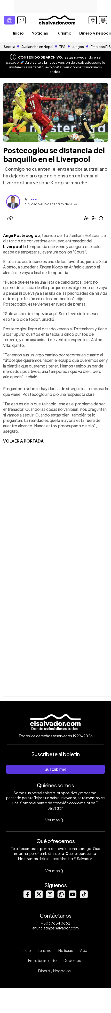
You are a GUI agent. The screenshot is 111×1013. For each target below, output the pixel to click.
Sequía (9, 47)
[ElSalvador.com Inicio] (57, 19)
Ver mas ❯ (54, 819)
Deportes (72, 960)
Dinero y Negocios (54, 970)
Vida (83, 950)
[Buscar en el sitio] (21, 20)
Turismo (64, 32)
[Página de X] (38, 896)
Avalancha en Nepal (37, 47)
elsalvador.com (87, 62)
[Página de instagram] (50, 896)
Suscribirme (55, 769)
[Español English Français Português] (103, 20)
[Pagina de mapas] (93, 20)
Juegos (78, 47)
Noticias (39, 32)
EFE (33, 199)
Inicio (18, 32)
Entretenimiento (42, 960)
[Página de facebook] (27, 896)
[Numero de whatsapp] (61, 896)
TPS (62, 47)
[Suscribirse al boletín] (9, 20)
